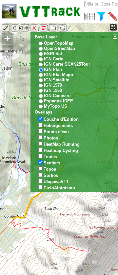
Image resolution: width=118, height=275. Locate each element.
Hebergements (58, 125)
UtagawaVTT (56, 181)
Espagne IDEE (58, 100)
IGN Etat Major (58, 74)
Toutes (50, 156)
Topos (50, 169)
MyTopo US (55, 106)
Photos (51, 138)
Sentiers (52, 162)
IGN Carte (53, 58)
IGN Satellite (56, 79)
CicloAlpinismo (59, 187)
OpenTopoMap (58, 43)
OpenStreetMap (59, 48)
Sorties (51, 175)
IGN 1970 (53, 85)
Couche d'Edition (61, 119)
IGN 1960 (53, 90)
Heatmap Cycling (61, 150)
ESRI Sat (53, 53)
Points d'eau (56, 131)
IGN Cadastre (57, 95)
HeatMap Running (62, 144)
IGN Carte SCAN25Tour (67, 64)
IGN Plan (53, 69)
